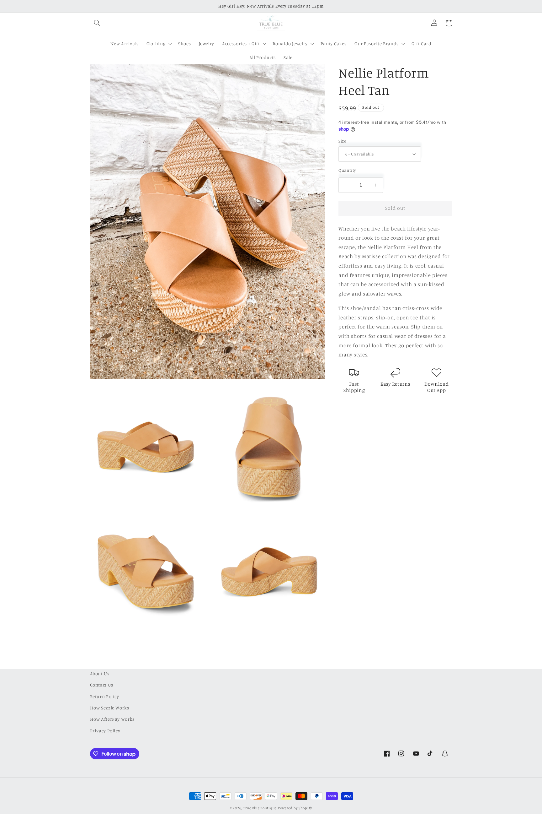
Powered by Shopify (295, 808)
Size (342, 141)
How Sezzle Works (109, 707)
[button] (97, 23)
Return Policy (104, 696)
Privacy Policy (105, 730)
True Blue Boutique (260, 808)
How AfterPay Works (112, 719)
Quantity (347, 170)
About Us (99, 673)
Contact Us (101, 684)
